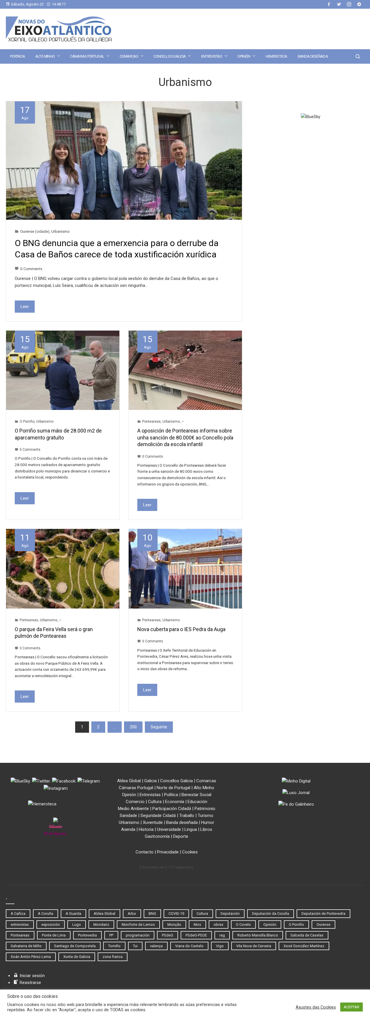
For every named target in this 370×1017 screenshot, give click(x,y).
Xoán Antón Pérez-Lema (31, 956)
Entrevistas (211, 56)
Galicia (150, 780)
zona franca (113, 956)
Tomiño (114, 946)
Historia (146, 829)
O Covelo (243, 924)
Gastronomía (157, 836)
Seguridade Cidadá (158, 815)
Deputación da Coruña (270, 913)
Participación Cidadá (171, 808)
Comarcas (129, 56)
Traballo (186, 815)
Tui (135, 946)
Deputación (230, 913)
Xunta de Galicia (76, 956)
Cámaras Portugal (87, 56)
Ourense (323, 924)
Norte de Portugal (173, 787)
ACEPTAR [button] (351, 1007)
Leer (25, 306)
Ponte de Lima (54, 935)
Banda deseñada (313, 56)
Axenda (128, 829)
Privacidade (168, 852)
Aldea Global (129, 780)
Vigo (220, 946)
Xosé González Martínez (304, 946)
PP (111, 935)
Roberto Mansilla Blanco (257, 935)
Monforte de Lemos (138, 924)
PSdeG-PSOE (196, 935)
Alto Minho (45, 56)
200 (133, 727)
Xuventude (153, 822)
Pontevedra (87, 935)
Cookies (190, 852)
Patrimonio (205, 808)
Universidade (169, 829)
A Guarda (73, 913)
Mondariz (101, 924)
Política (171, 794)
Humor (207, 822)
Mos (197, 924)
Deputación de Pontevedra (323, 913)
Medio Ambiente (133, 808)
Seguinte (159, 727)
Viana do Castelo (189, 946)
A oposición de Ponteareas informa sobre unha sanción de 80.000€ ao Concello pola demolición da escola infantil (185, 437)
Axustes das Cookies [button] (316, 1007)
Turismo (205, 815)
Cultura (155, 801)
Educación (197, 801)
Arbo (132, 913)
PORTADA (17, 56)
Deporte (180, 836)
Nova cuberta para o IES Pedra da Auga (181, 629)
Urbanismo (60, 231)
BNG (152, 913)
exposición (50, 924)
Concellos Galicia (169, 56)
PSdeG (167, 935)
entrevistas (20, 924)
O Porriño (27, 421)
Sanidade (128, 815)
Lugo (76, 924)
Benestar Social (196, 794)
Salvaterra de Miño (26, 946)
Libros (206, 829)
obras (218, 924)
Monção (174, 924)
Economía (174, 801)
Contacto (144, 852)
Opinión (243, 56)
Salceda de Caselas (307, 935)
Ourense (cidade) (34, 231)
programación (137, 935)
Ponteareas (151, 421)
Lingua (190, 829)
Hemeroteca (276, 56)
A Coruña (45, 913)
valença (156, 946)
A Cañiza (18, 913)
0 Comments (31, 268)
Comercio (135, 801)
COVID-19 (176, 913)
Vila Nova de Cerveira (253, 946)
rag (222, 935)
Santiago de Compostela (75, 946)
